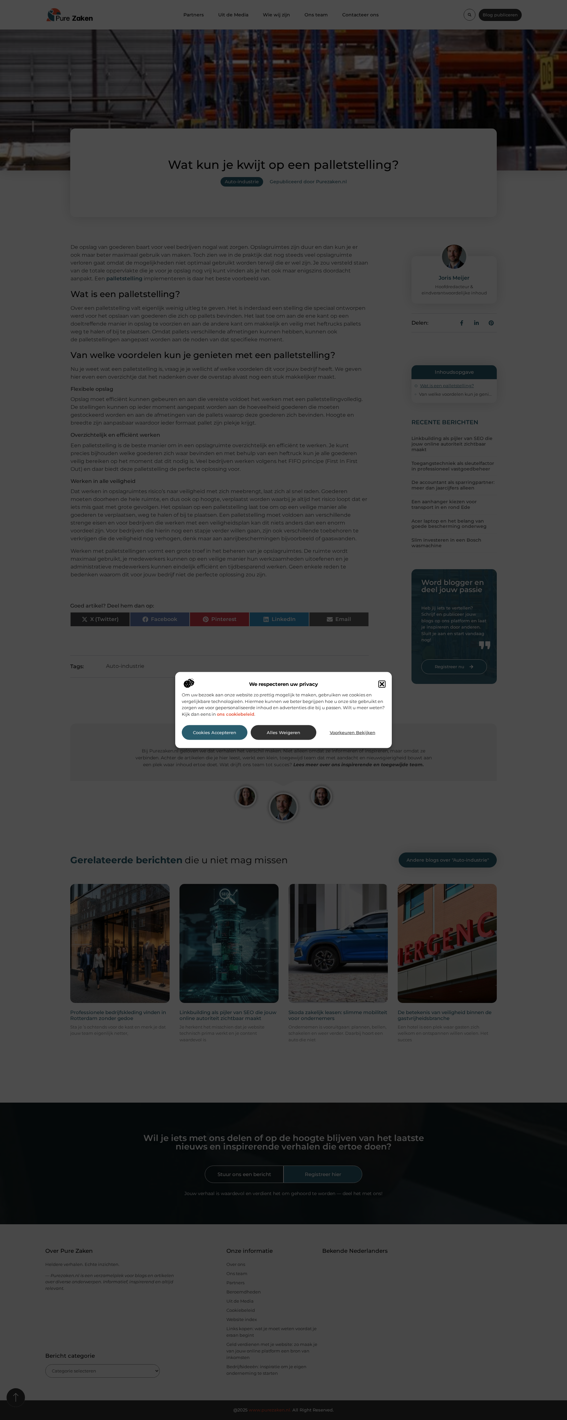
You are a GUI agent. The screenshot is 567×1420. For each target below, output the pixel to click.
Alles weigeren (283, 732)
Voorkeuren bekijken (352, 732)
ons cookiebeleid (235, 713)
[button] (382, 684)
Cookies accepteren (214, 732)
